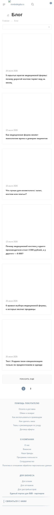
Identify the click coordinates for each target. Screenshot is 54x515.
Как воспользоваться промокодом (27, 417)
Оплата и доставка (27, 409)
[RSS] (8, 15)
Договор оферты (27, 429)
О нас (27, 445)
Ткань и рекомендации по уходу (27, 425)
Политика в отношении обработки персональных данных (27, 465)
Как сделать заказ (27, 421)
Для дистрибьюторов (27, 489)
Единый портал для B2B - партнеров (27, 493)
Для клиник (27, 481)
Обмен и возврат (27, 413)
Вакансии (27, 449)
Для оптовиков (27, 485)
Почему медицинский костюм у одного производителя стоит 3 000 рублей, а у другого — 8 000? (26, 250)
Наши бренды (27, 453)
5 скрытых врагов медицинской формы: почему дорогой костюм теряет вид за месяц (26, 79)
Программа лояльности (27, 457)
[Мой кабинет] (38, 4)
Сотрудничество (27, 461)
